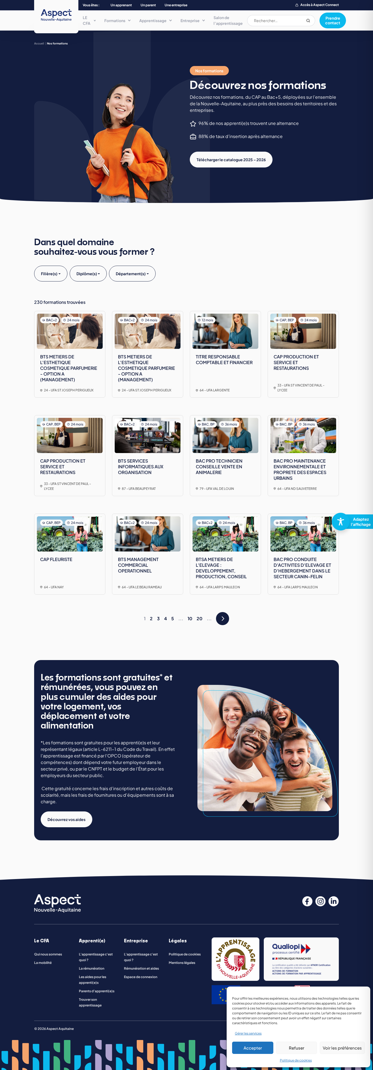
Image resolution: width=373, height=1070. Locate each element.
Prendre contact (332, 20)
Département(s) (131, 273)
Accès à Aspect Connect (319, 5)
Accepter (253, 1047)
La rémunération (91, 968)
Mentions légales (182, 963)
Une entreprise (176, 5)
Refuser (296, 1047)
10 (190, 618)
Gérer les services (248, 1033)
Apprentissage (153, 20)
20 (199, 618)
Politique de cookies (296, 1060)
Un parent (148, 5)
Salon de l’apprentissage (228, 20)
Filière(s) (49, 273)
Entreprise (190, 20)
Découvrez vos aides (66, 819)
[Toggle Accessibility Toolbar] (350, 521)
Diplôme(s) (86, 273)
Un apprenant (121, 5)
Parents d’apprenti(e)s (96, 991)
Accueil (39, 43)
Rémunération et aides (141, 968)
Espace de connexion (140, 977)
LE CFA (86, 20)
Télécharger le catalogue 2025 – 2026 (231, 159)
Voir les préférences (342, 1047)
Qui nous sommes (48, 954)
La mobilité (43, 963)
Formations (114, 20)
